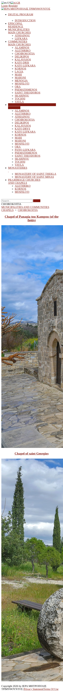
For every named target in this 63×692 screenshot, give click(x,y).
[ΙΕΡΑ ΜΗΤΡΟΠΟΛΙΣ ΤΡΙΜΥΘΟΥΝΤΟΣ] (25, 8)
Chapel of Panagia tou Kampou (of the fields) (31, 218)
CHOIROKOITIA (28, 210)
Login (4, 5)
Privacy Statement (33, 689)
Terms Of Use (51, 689)
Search (36, 200)
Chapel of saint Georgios (32, 453)
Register (13, 5)
